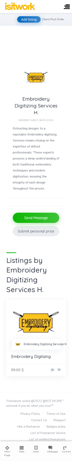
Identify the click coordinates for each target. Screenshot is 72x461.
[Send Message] (52, 370)
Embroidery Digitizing (31, 356)
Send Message (36, 217)
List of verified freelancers (47, 439)
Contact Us (39, 420)
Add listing (29, 19)
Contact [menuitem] (65, 451)
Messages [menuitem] (50, 451)
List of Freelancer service (48, 433)
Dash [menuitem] (36, 451)
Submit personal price (36, 231)
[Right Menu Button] (67, 7)
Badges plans (56, 426)
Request (59, 420)
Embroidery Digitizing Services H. (45, 344)
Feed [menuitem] (21, 451)
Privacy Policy (30, 414)
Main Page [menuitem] (7, 453)
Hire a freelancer (28, 426)
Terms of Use (56, 414)
